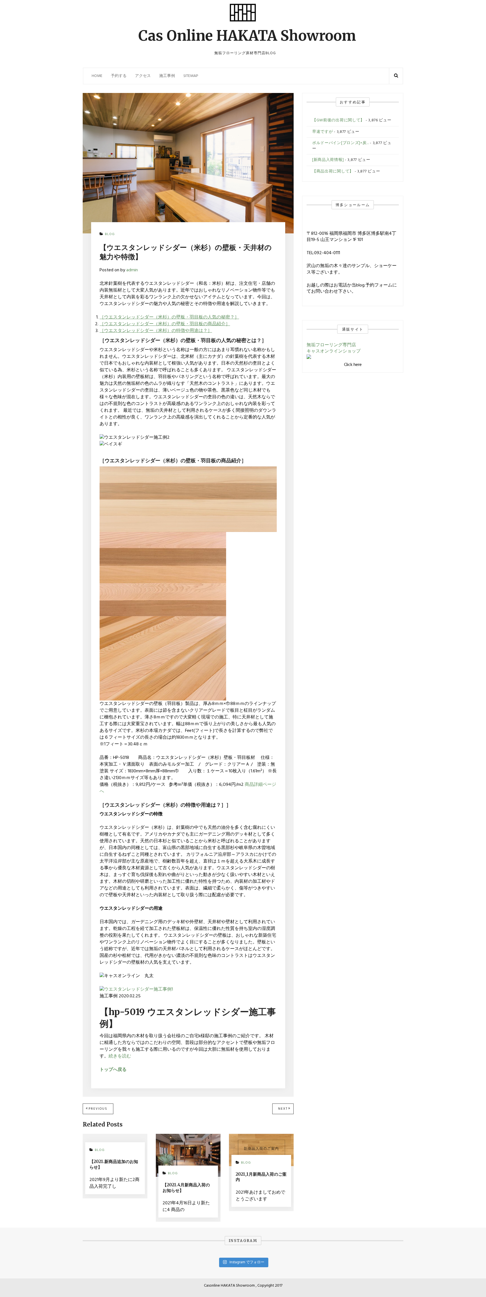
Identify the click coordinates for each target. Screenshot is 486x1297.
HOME (97, 76)
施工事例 (167, 76)
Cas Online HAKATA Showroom (247, 36)
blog (110, 234)
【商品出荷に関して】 (333, 171)
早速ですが (322, 132)
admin (132, 270)
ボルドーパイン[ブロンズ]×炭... (340, 143)
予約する (119, 76)
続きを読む (120, 1056)
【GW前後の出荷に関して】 (338, 120)
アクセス (143, 76)
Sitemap (190, 76)
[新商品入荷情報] (328, 160)
